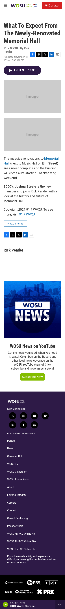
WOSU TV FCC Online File (21, 549)
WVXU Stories (15, 223)
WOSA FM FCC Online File (21, 541)
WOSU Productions (18, 479)
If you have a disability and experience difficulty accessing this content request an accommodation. (31, 559)
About (10, 487)
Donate (53, 5)
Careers (11, 502)
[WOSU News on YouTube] (32, 309)
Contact (11, 510)
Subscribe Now (32, 377)
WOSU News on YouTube (32, 346)
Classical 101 (14, 456)
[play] (5, 604)
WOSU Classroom (17, 471)
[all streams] (60, 604)
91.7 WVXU (27, 214)
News (10, 448)
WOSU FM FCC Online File (21, 533)
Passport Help (15, 526)
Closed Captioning (17, 518)
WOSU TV (12, 464)
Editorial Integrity (16, 495)
